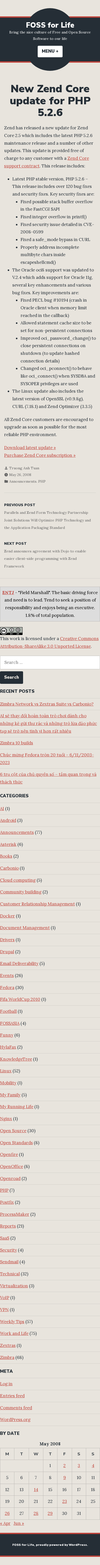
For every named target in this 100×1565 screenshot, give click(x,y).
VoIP (4, 1297)
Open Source (13, 1130)
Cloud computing (18, 880)
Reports (8, 1226)
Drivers (7, 940)
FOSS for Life (50, 25)
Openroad (10, 1178)
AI (2, 808)
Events (7, 975)
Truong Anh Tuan (24, 468)
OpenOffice (11, 1166)
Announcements (22, 481)
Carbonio (9, 868)
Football (8, 1011)
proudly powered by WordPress (61, 1545)
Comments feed (16, 1408)
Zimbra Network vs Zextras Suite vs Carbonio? (47, 704)
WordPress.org (15, 1419)
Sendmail (9, 1262)
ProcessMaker (14, 1214)
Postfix (7, 1202)
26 (7, 1513)
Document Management (25, 928)
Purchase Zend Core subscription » (40, 455)
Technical (10, 1274)
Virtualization (14, 1286)
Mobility (8, 1083)
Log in (6, 1384)
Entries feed (12, 1396)
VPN (4, 1309)
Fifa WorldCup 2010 (20, 999)
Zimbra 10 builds (16, 743)
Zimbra (7, 1357)
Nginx (6, 1118)
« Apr (5, 1523)
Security (8, 1250)
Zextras (8, 1345)
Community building (21, 892)
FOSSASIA (9, 1023)
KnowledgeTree (16, 1059)
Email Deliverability (19, 963)
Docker (7, 916)
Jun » (19, 1523)
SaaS (4, 1238)
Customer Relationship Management (37, 904)
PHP (42, 481)
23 (64, 1501)
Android (8, 820)
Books (6, 856)
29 (50, 1513)
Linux (6, 1071)
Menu (52, 51)
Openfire (9, 1154)
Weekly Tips (12, 1321)
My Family (10, 1095)
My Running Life (16, 1106)
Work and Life (14, 1333)
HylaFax (8, 1047)
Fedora (7, 987)
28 (36, 1513)
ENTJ (8, 592)
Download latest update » (30, 447)
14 (36, 1489)
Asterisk (8, 844)
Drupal (7, 952)
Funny (6, 1035)
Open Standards (16, 1143)
